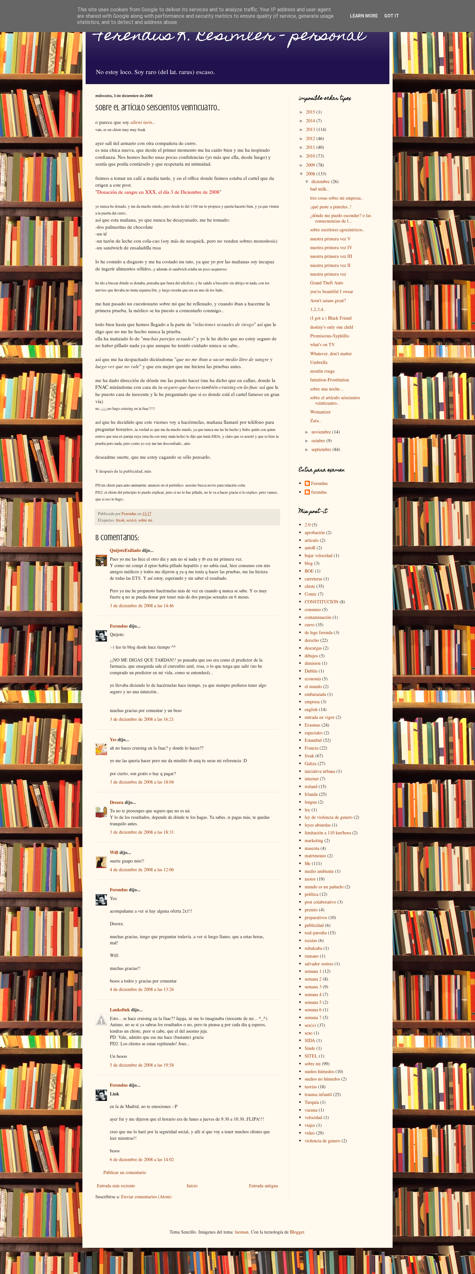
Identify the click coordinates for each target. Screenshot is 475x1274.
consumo (313, 609)
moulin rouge (322, 371)
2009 (311, 165)
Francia (311, 748)
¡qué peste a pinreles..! (331, 206)
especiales (313, 733)
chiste (310, 586)
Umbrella (318, 362)
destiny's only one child (331, 327)
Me (308, 863)
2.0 (308, 525)
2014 (311, 120)
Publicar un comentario (124, 1172)
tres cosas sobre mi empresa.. (336, 198)
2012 (311, 138)
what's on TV (322, 344)
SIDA (310, 1040)
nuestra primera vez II (330, 265)
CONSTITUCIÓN (321, 602)
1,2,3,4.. (318, 309)
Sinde (310, 1048)
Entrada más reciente (116, 1185)
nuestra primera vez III (331, 256)
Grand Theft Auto (326, 283)
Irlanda (311, 794)
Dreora (116, 802)
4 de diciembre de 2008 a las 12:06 (142, 869)
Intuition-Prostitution (329, 380)
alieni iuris (141, 122)
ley (307, 810)
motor (310, 879)
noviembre (321, 432)
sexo (308, 1033)
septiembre (321, 449)
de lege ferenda (318, 632)
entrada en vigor (319, 717)
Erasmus (312, 725)
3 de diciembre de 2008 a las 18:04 (142, 782)
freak (120, 520)
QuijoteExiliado (125, 550)
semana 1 (313, 971)
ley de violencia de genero (329, 817)
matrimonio (315, 855)
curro (309, 624)
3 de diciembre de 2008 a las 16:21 (142, 719)
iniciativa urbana (320, 771)
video (310, 1133)
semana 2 (313, 979)
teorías (311, 1086)
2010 (311, 156)
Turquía (312, 1102)
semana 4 (313, 994)
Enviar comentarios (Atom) (146, 1196)
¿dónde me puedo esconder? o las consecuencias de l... (340, 218)
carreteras (313, 579)
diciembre (321, 181)
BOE (309, 571)
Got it (391, 15)
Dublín (311, 671)
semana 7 (313, 1017)
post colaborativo (320, 902)
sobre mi (145, 520)
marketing (314, 840)
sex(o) (131, 520)
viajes (310, 1125)
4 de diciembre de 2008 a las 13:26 (142, 989)
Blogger (297, 1232)
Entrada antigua (263, 1185)
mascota (312, 848)
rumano (312, 956)
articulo (312, 540)
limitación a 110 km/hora (328, 832)
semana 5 (313, 1002)
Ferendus (119, 625)
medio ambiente (319, 871)
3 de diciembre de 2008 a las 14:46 (142, 605)
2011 (311, 147)
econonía (313, 678)
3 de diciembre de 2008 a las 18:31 (142, 832)
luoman (241, 1232)
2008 (311, 173)
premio (311, 909)
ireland (311, 786)
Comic (311, 594)
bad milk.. (319, 189)
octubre (318, 440)
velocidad (313, 1117)
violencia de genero (322, 1140)
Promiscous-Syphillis (329, 336)
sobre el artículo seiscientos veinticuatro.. (335, 400)
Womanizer (320, 412)
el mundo (313, 686)
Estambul (313, 740)
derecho (312, 640)
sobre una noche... (326, 389)
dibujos (311, 656)
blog (309, 563)
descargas (313, 648)
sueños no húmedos (322, 1079)
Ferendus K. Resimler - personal (230, 36)
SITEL (311, 1056)
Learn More (364, 15)
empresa (312, 701)
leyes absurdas (318, 825)
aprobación (315, 532)
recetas (311, 940)
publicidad (314, 925)
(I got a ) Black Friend (331, 318)
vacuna (311, 1110)
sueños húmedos (319, 1071)
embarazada (315, 694)
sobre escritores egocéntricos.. (337, 229)
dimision (313, 663)
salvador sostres (319, 964)
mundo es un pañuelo (324, 887)
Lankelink (120, 1009)
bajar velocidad (318, 555)
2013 (311, 129)
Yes (113, 739)
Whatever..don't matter (331, 353)
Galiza (310, 763)
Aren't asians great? (328, 300)
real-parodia (316, 932)
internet (312, 778)
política (311, 894)
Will (114, 852)
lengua (311, 802)
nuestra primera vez (328, 274)
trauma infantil (318, 1094)
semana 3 (313, 986)
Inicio (192, 1185)
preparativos (316, 917)
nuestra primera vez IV (331, 247)
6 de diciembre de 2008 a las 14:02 (142, 1159)
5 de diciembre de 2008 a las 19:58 (142, 1065)
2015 (311, 112)
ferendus (319, 492)
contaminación (318, 617)
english (311, 709)
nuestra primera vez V (330, 239)
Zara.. (315, 420)
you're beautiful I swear (331, 291)
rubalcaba (313, 948)
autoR (310, 547)
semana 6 (313, 1009)
